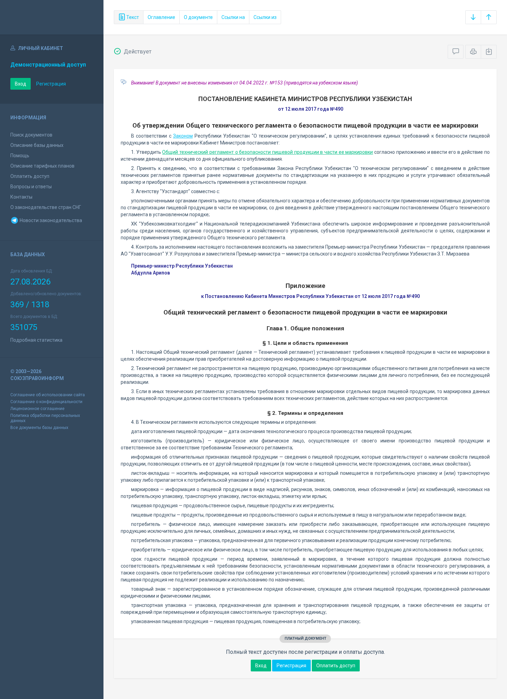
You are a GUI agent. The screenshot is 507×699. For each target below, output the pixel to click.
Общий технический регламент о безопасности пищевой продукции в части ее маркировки (267, 152)
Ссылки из (265, 17)
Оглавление (161, 17)
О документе (198, 17)
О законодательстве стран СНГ (45, 207)
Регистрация (51, 84)
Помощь (19, 155)
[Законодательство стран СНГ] (51, 17)
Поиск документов (31, 135)
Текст (132, 17)
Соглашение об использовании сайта (47, 394)
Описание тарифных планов (42, 166)
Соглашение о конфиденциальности (46, 401)
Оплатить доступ (29, 176)
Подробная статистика (36, 340)
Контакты (21, 197)
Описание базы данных (36, 145)
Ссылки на (233, 17)
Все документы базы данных (39, 427)
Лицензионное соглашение (37, 408)
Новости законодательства (50, 220)
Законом (183, 136)
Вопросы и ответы (31, 186)
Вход (20, 84)
